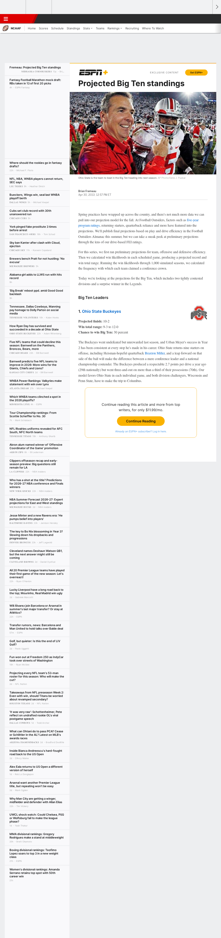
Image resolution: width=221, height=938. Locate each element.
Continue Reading (141, 421)
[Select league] (13, 7)
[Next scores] (216, 7)
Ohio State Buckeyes (101, 311)
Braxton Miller (155, 353)
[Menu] (6, 19)
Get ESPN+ (196, 72)
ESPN (23, 19)
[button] (207, 19)
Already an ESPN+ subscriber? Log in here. (141, 431)
